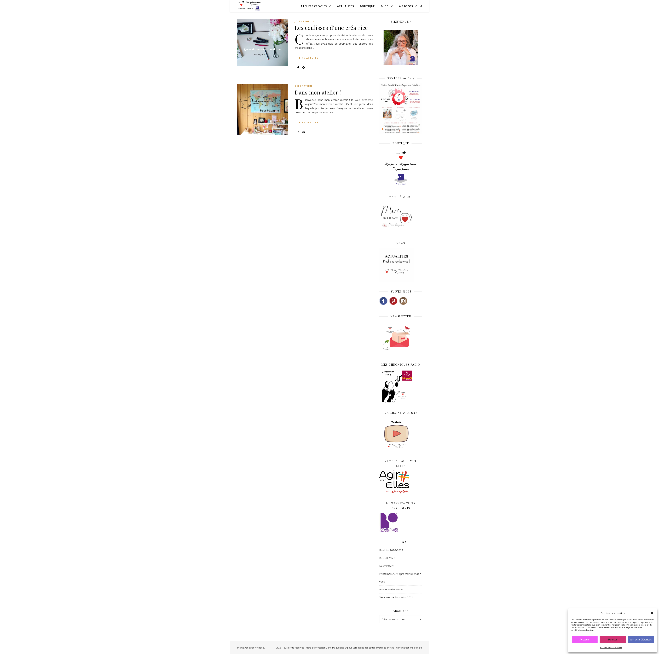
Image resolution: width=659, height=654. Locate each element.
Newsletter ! (386, 566)
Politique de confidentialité (611, 647)
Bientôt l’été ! (387, 558)
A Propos (406, 6)
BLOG (385, 6)
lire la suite (308, 57)
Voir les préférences (640, 639)
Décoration (303, 86)
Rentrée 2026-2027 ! (391, 550)
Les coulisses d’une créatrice (331, 27)
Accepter (585, 639)
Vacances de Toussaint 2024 (396, 597)
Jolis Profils (304, 21)
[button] (652, 613)
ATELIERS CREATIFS (314, 6)
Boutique (367, 6)
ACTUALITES (345, 6)
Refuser (612, 639)
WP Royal (259, 647)
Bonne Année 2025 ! (391, 589)
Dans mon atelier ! (318, 92)
